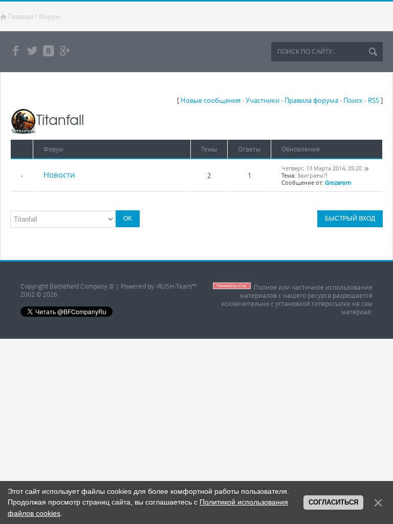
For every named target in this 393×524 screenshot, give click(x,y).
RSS (373, 100)
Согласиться (333, 502)
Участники (262, 100)
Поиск (353, 100)
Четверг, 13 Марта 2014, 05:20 (321, 168)
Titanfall (60, 119)
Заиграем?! (312, 175)
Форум (50, 16)
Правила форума (311, 100)
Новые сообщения (211, 100)
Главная (20, 16)
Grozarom (338, 182)
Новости (59, 174)
